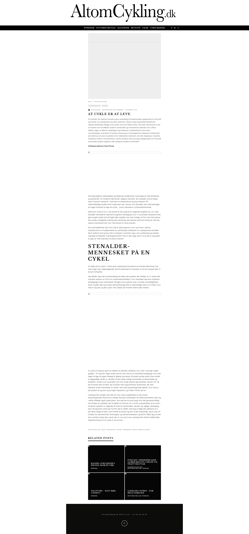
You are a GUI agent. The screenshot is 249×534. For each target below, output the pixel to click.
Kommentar (127, 429)
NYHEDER (104, 105)
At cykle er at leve (95, 429)
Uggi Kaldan (95, 110)
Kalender (123, 28)
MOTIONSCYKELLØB (94, 105)
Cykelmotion (111, 429)
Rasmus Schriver (144, 429)
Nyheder (89, 28)
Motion (135, 28)
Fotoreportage (106, 28)
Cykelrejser (157, 28)
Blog (103, 429)
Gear (145, 28)
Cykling (119, 429)
